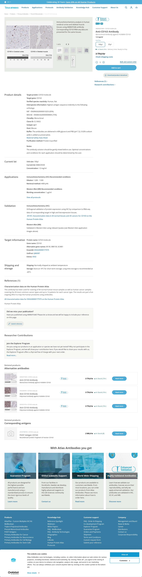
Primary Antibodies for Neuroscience (18, 537)
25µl (109, 44)
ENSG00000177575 (41, 250)
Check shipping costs (104, 57)
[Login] (131, 7)
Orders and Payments (92, 532)
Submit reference (16, 324)
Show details (32, 573)
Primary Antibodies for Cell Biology (18, 540)
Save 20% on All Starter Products (80, 2)
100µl (100, 44)
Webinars (51, 524)
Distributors (123, 529)
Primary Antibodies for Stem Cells (17, 543)
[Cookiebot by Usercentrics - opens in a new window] (13, 572)
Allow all (125, 554)
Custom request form (92, 540)
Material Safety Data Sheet (37, 138)
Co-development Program (94, 524)
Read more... (12, 355)
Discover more (115, 501)
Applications (37, 7)
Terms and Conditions (92, 537)
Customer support (91, 517)
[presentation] (59, 50)
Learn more (12, 501)
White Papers (53, 526)
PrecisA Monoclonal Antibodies (16, 529)
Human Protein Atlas (56, 543)
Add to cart (116, 68)
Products (25, 7)
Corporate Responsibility (128, 534)
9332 (34, 257)
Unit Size (98, 40)
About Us (114, 7)
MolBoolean (9, 524)
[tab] (59, 50)
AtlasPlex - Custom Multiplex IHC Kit (18, 521)
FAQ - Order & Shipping (93, 521)
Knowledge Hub (82, 7)
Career (120, 526)
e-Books (51, 540)
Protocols (49, 7)
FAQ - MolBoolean (54, 529)
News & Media (123, 524)
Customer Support (99, 7)
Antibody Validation (64, 7)
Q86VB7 (37, 253)
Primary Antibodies (22, 14)
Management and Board (127, 521)
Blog (49, 537)
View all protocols (34, 197)
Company (122, 517)
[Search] (126, 7)
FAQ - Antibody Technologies (59, 532)
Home (6, 14)
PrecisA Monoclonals (37, 14)
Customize (123, 560)
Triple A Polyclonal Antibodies (16, 526)
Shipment (87, 534)
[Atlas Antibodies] (11, 7)
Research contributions (104, 85)
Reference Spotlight (55, 521)
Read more (79, 501)
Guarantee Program (91, 529)
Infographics (52, 534)
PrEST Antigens (10, 532)
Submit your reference (92, 543)
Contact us (46, 501)
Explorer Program (91, 526)
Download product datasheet (117, 75)
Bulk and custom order (128, 62)
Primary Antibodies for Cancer (16, 534)
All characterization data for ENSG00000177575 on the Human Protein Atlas (34, 299)
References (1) (100, 81)
